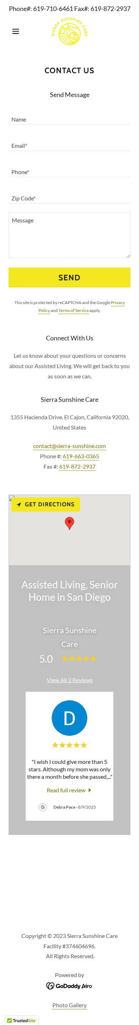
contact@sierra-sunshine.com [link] (69, 445)
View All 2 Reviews (70, 679)
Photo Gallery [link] (69, 1005)
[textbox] (69, 116)
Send (69, 277)
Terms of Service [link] (73, 310)
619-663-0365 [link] (81, 456)
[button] (18, 31)
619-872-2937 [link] (110, 8)
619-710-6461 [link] (53, 8)
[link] (69, 31)
